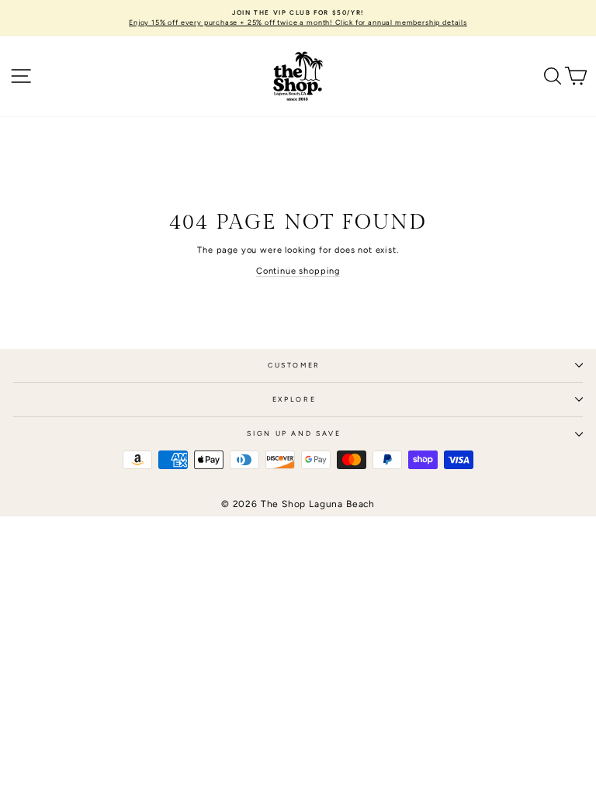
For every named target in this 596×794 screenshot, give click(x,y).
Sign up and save (294, 433)
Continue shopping (298, 271)
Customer (294, 365)
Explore (294, 399)
